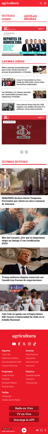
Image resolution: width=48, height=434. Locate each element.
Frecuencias (31, 382)
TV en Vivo (24, 414)
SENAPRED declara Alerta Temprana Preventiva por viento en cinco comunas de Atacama (23, 201)
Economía (30, 358)
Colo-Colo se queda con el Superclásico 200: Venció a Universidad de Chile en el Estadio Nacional (23, 316)
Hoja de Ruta (8, 386)
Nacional (30, 365)
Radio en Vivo (24, 408)
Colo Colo (6, 354)
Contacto (30, 379)
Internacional (32, 361)
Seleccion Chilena (10, 358)
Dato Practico (32, 354)
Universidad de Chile (11, 361)
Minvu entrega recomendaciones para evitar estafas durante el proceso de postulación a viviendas (16, 69)
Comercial (6, 396)
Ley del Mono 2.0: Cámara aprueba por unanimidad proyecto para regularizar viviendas (16, 94)
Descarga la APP (24, 420)
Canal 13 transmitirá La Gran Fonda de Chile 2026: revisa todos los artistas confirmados (30, 82)
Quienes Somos (33, 375)
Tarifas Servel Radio (11, 399)
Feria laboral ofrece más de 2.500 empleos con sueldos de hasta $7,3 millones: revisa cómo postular (31, 106)
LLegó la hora (8, 375)
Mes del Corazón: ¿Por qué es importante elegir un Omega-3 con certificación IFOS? (23, 240)
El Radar (6, 379)
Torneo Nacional (9, 365)
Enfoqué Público (9, 382)
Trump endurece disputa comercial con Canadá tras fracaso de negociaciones (23, 278)
